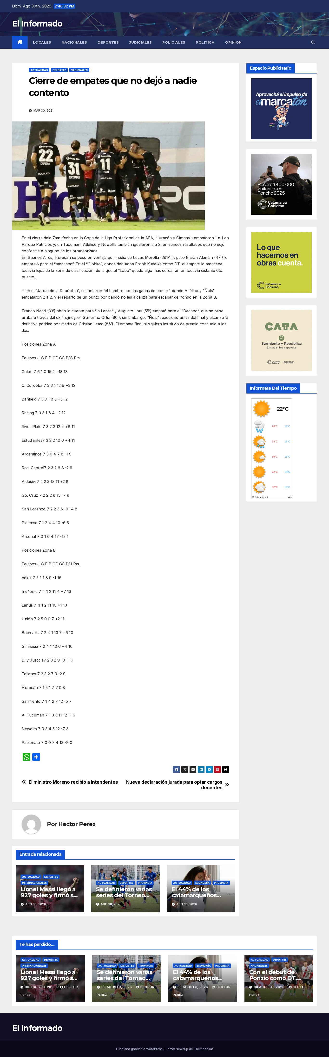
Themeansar (203, 1049)
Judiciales (140, 42)
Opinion (233, 42)
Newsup (182, 1049)
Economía (202, 882)
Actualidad (39, 70)
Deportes (108, 42)
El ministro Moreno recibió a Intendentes (73, 782)
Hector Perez (76, 824)
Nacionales (74, 42)
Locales (42, 42)
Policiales (173, 42)
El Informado (37, 24)
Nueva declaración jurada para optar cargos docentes (174, 784)
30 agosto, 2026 (41, 987)
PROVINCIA (145, 882)
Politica (205, 42)
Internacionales (34, 882)
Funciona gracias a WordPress (140, 1049)
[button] (313, 42)
